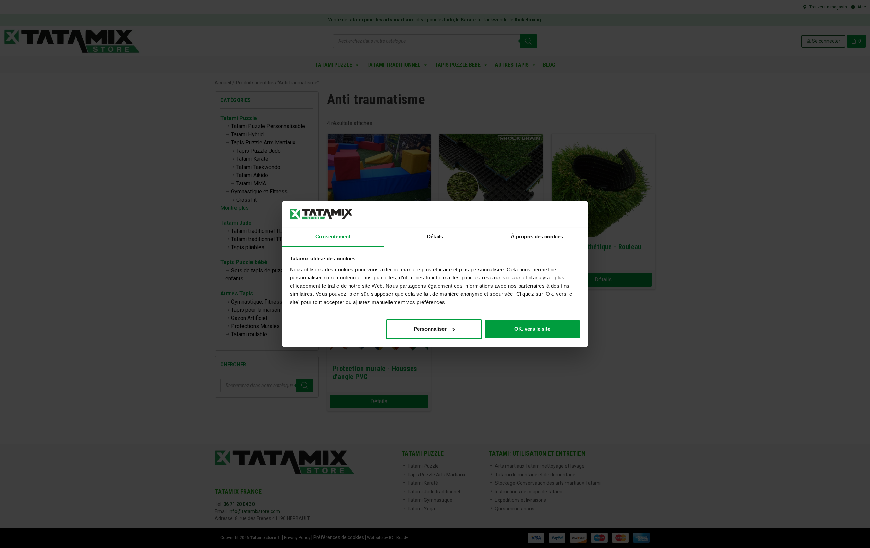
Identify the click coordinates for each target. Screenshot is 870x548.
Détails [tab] (435, 236)
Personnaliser (430, 329)
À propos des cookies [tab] (537, 236)
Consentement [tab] (332, 236)
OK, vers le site (532, 329)
